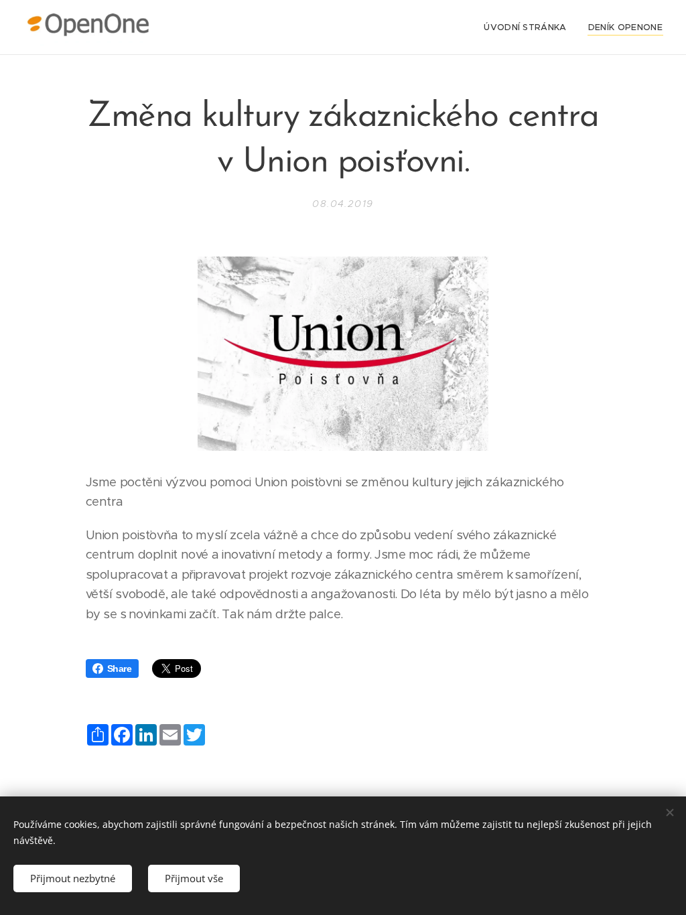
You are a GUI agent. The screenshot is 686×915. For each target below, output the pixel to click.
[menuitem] (528, 27)
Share (119, 668)
